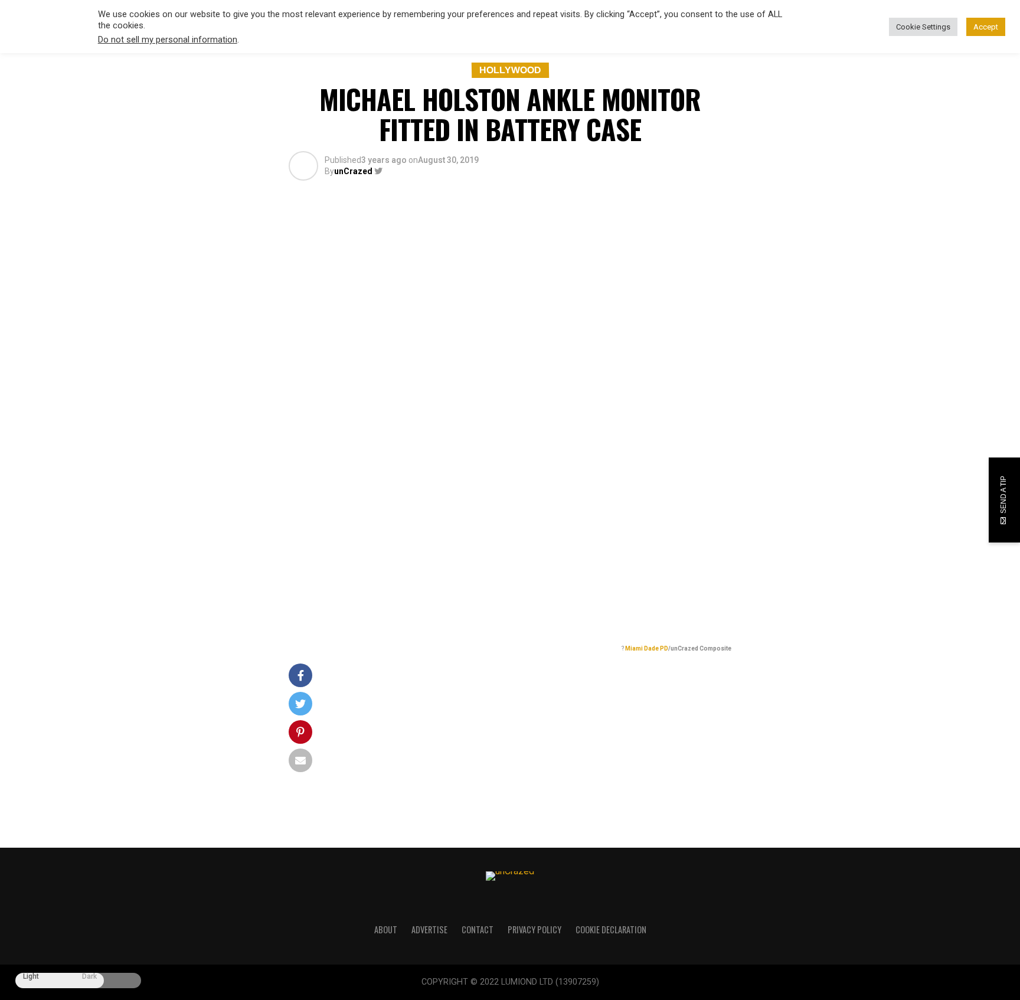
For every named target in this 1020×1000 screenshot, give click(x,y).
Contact (477, 929)
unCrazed (353, 171)
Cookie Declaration (611, 929)
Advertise (429, 929)
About (385, 929)
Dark (89, 977)
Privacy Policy (534, 929)
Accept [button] (985, 26)
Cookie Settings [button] (923, 26)
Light (31, 977)
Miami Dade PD (646, 648)
